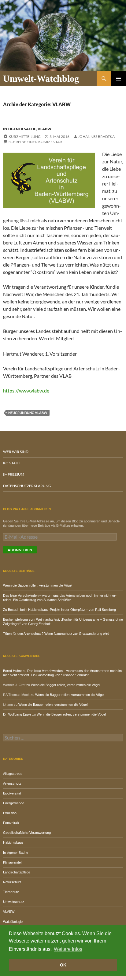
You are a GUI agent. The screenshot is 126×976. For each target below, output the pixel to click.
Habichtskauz (13, 842)
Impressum (13, 474)
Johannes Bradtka (96, 136)
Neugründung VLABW (27, 413)
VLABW (44, 129)
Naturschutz (12, 882)
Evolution (10, 813)
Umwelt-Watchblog (41, 78)
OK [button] (63, 964)
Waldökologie (13, 921)
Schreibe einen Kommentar (35, 141)
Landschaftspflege (16, 872)
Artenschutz (12, 783)
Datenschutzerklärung (27, 485)
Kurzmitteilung (25, 136)
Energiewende (13, 803)
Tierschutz (11, 892)
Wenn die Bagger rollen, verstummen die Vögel (37, 585)
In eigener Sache (19, 129)
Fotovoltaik (11, 823)
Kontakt (11, 463)
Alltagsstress (12, 773)
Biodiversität (12, 793)
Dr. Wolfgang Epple (17, 714)
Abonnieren (20, 550)
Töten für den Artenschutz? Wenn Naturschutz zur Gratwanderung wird (56, 633)
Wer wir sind (15, 451)
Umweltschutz (13, 902)
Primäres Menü (118, 78)
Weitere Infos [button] (68, 949)
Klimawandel (12, 862)
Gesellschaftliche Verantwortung (27, 832)
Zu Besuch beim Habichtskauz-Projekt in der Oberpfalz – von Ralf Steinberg (59, 609)
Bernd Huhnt (12, 671)
